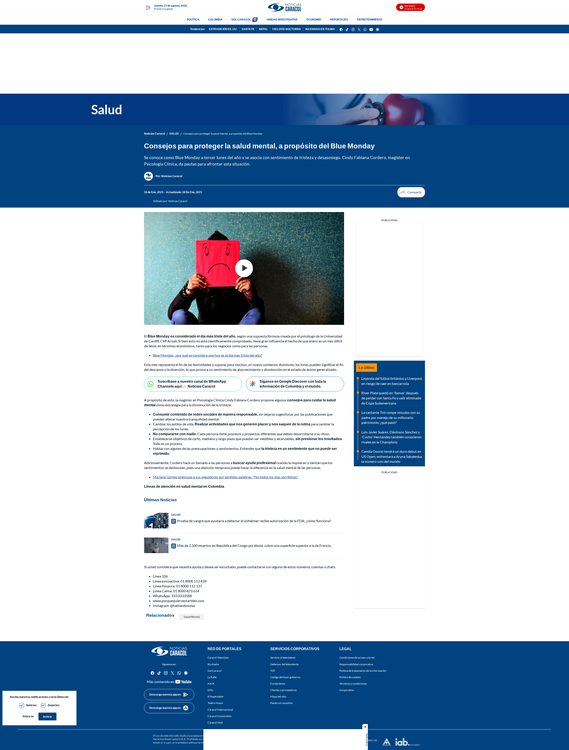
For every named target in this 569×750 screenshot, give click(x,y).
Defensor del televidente (284, 664)
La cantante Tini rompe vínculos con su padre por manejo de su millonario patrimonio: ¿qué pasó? (390, 417)
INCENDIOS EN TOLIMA (320, 29)
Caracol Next (215, 722)
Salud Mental (192, 617)
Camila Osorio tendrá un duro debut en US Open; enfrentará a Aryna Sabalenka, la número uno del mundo (391, 456)
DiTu (210, 690)
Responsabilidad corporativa (356, 664)
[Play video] (244, 268)
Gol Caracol (214, 670)
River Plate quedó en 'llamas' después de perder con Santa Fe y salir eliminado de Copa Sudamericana (391, 398)
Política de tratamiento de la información (362, 670)
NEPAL (263, 29)
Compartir (411, 192)
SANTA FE (248, 29)
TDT (272, 670)
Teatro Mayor (215, 703)
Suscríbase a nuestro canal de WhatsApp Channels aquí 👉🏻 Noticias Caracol (192, 383)
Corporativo (346, 690)
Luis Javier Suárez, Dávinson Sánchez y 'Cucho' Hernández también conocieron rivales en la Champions (391, 437)
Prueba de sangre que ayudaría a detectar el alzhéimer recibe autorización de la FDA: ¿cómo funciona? (254, 521)
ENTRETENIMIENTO (369, 19)
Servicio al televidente (282, 657)
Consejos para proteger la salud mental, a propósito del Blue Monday (222, 133)
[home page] (284, 7)
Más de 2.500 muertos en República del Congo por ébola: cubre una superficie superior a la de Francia (254, 545)
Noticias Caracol (154, 133)
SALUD (174, 133)
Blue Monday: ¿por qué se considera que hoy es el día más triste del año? (207, 355)
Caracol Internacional (220, 709)
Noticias (31, 705)
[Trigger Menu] (148, 7)
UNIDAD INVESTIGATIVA (282, 19)
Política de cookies (350, 677)
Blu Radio (213, 664)
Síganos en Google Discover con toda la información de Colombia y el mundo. (293, 383)
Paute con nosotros (281, 703)
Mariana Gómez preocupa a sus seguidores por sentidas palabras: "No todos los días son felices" (225, 477)
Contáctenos (277, 683)
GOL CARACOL (241, 19)
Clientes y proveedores (283, 690)
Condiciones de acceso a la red (357, 657)
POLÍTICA (193, 19)
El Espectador (216, 696)
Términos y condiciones (353, 683)
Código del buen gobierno (285, 677)
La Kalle (212, 677)
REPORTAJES (339, 19)
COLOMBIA (215, 19)
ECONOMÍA (314, 19)
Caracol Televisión (218, 657)
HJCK (211, 683)
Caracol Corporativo (220, 716)
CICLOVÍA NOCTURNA (286, 29)
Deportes (54, 705)
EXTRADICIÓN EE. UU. (223, 29)
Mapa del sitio (278, 696)
